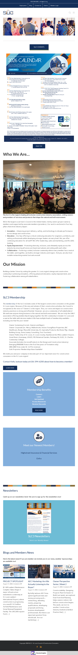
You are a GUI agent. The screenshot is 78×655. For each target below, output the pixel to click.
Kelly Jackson (16, 361)
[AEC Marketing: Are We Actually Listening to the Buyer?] (39, 571)
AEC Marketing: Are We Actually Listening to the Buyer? (38, 584)
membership (10, 304)
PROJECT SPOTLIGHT (13, 581)
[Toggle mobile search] (70, 13)
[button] (4, 26)
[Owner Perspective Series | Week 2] (64, 571)
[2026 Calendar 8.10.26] (39, 53)
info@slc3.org (44, 1)
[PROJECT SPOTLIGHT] (14, 571)
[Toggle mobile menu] (74, 13)
